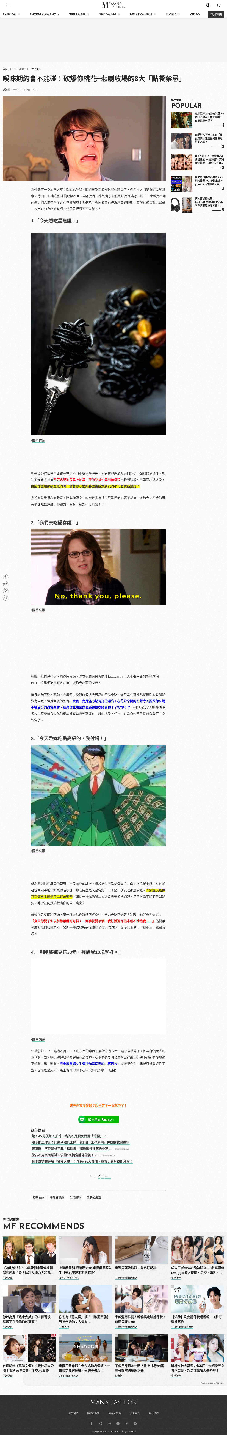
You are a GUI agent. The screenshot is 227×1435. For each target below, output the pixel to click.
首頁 (5, 68)
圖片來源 (38, 440)
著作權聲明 (115, 1413)
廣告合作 (135, 1413)
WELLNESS (77, 14)
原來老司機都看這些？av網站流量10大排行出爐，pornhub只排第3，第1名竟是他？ (209, 181)
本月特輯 (216, 14)
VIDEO (195, 14)
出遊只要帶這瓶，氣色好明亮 (135, 1268)
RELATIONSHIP (141, 14)
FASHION (9, 14)
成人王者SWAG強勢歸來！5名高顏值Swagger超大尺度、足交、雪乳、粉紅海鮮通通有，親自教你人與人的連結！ (197, 1270)
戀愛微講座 (57, 1197)
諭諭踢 (6, 89)
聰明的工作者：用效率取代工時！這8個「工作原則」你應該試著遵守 (80, 1142)
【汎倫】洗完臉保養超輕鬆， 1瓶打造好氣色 (196, 1319)
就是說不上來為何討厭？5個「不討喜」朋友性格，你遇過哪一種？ (209, 117)
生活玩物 (75, 1197)
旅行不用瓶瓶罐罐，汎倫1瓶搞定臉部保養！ (63, 1155)
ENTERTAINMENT (43, 14)
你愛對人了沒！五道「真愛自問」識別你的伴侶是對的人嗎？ (208, 138)
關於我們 (73, 1413)
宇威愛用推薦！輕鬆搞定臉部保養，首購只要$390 (140, 1319)
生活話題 (20, 68)
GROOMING (107, 14)
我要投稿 (154, 1413)
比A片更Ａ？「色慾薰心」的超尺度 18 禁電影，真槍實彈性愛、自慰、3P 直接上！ (209, 160)
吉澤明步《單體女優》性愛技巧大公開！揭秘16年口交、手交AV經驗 (28, 1368)
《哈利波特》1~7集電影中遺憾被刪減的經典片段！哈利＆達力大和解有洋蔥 (28, 1270)
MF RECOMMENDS (43, 1227)
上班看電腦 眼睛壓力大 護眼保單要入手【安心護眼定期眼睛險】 (85, 1270)
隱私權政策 (93, 1413)
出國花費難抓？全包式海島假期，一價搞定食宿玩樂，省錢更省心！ (84, 1368)
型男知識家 (94, 1197)
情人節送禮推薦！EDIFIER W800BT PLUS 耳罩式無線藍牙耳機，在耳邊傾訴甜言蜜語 (209, 202)
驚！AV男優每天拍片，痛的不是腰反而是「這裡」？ (69, 1136)
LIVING (171, 14)
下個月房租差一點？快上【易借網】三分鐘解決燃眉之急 (140, 1368)
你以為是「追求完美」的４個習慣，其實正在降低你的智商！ (28, 1319)
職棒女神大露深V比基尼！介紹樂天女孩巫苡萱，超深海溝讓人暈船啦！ (197, 1368)
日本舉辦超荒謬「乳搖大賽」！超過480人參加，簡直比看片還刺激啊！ (82, 1161)
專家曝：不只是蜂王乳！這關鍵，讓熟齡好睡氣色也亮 (70, 1149)
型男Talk (36, 68)
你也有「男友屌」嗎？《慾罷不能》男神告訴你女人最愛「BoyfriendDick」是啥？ (84, 1319)
